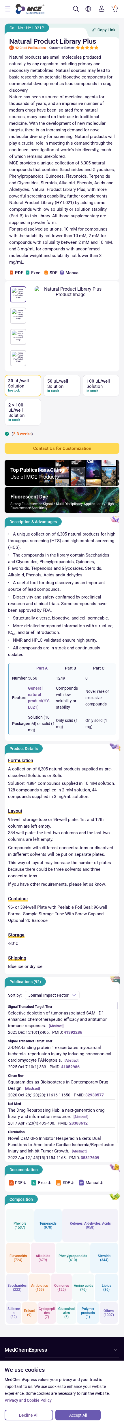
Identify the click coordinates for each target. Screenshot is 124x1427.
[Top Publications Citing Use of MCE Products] (62, 484)
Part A (42, 668)
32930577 (94, 1095)
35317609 (90, 1157)
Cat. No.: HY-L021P (27, 28)
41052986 (70, 1067)
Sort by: (15, 995)
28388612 (78, 1123)
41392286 (73, 1032)
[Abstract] (56, 1026)
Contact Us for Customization (62, 448)
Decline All (29, 1415)
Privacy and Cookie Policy (28, 1400)
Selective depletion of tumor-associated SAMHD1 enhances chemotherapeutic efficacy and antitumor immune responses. (57, 1019)
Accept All (78, 1415)
